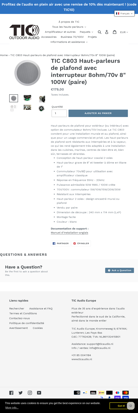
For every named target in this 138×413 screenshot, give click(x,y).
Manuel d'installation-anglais (69, 232)
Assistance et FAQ (41, 308)
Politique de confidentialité (26, 323)
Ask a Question (121, 270)
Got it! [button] (121, 405)
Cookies (38, 328)
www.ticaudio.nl (82, 359)
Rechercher (16, 308)
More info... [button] (12, 407)
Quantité (57, 106)
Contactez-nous (19, 318)
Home (4, 55)
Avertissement (18, 328)
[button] (124, 13)
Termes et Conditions (23, 313)
